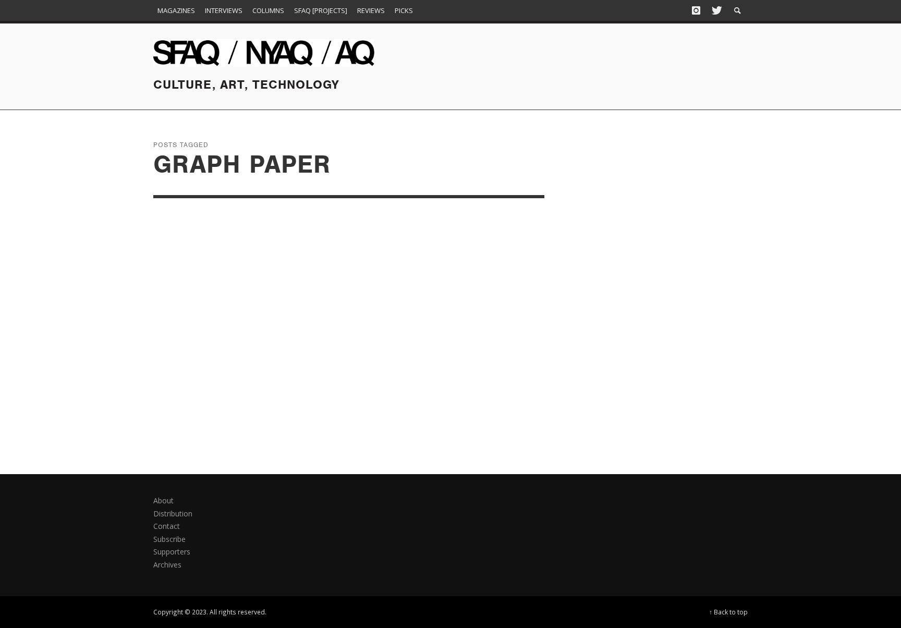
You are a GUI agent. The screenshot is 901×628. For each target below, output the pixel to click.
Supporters (171, 552)
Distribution (172, 513)
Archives (167, 565)
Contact (166, 526)
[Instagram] (696, 10)
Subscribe (169, 539)
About (163, 500)
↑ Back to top (728, 612)
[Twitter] (716, 10)
